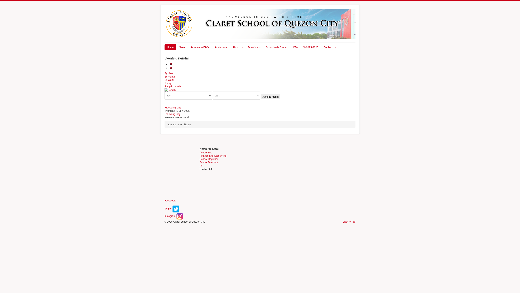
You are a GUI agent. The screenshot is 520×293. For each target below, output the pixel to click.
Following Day (172, 114)
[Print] (171, 64)
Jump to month (173, 86)
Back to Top (349, 221)
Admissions (220, 47)
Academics (206, 152)
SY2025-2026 (310, 47)
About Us (238, 47)
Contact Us (330, 47)
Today (168, 83)
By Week (169, 79)
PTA (295, 47)
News (182, 47)
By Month (170, 76)
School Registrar (209, 159)
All (201, 165)
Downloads (254, 47)
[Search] (170, 89)
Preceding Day (173, 107)
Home (170, 47)
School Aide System (277, 47)
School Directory (209, 162)
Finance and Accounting (213, 155)
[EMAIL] (171, 68)
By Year (169, 73)
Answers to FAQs (200, 47)
